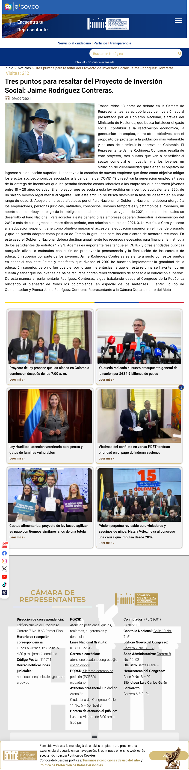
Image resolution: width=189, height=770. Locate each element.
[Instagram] (4, 561)
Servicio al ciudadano (74, 43)
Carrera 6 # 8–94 (136, 694)
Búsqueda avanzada (101, 62)
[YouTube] (4, 577)
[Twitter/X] (4, 569)
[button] (180, 53)
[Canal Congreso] (4, 593)
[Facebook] (4, 553)
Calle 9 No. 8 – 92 (137, 677)
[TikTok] (4, 585)
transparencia (120, 43)
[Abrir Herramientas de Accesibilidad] (181, 387)
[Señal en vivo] (4, 545)
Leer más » (17, 379)
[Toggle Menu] (178, 20)
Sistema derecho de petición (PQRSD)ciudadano (91, 677)
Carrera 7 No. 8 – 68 (139, 648)
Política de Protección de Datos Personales (71, 765)
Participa (100, 43)
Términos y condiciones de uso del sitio (111, 760)
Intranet (80, 62)
